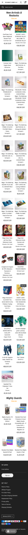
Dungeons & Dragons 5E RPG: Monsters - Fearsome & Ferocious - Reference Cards (7, 271)
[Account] (20, 2)
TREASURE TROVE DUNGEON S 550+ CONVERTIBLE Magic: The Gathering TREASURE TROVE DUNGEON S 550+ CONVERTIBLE (20, 96)
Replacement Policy (7, 498)
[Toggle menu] (2, 2)
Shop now (14, 18)
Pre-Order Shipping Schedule (9, 496)
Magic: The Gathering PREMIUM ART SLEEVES (7, 92)
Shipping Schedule (7, 507)
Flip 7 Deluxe (20, 357)
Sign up (7, 475)
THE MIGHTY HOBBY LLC (11, 2)
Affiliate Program (6, 490)
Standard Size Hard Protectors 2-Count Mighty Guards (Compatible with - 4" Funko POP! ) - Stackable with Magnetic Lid (20, 423)
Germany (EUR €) (7, 516)
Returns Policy (5, 487)
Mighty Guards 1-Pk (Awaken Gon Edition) (7, 419)
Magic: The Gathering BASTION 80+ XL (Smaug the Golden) (20, 127)
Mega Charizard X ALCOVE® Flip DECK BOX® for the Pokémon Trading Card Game (7, 302)
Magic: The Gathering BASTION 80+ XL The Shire (20, 65)
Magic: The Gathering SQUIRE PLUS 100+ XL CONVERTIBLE (7, 185)
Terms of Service (6, 504)
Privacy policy (5, 501)
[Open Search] (2, 7)
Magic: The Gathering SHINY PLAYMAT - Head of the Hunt (7, 213)
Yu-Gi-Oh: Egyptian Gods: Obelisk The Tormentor (7, 359)
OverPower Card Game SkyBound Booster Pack (7, 36)
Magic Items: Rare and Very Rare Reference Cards (7, 240)
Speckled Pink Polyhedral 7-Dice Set (7, 386)
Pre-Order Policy (6, 493)
